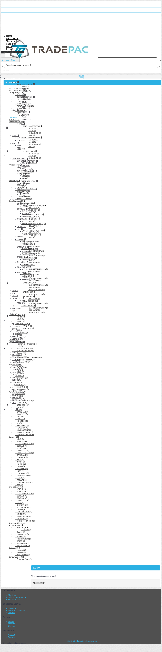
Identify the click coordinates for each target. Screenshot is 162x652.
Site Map (11, 626)
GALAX (15, 296)
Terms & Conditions (16, 610)
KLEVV (20, 237)
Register (11, 637)
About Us (12, 595)
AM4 (19, 145)
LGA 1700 (21, 140)
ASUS (14, 293)
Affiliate (11, 624)
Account (11, 635)
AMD (14, 143)
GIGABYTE (26, 119)
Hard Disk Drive (19, 159)
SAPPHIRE (16, 308)
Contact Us (12, 608)
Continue (39, 583)
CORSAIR (16, 326)
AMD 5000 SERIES (24, 84)
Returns (11, 613)
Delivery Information (17, 597)
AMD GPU (21, 303)
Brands (11, 622)
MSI (13, 306)
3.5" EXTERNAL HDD (26, 181)
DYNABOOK (22, 219)
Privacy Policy (14, 599)
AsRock (15, 291)
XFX (13, 311)
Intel (14, 136)
